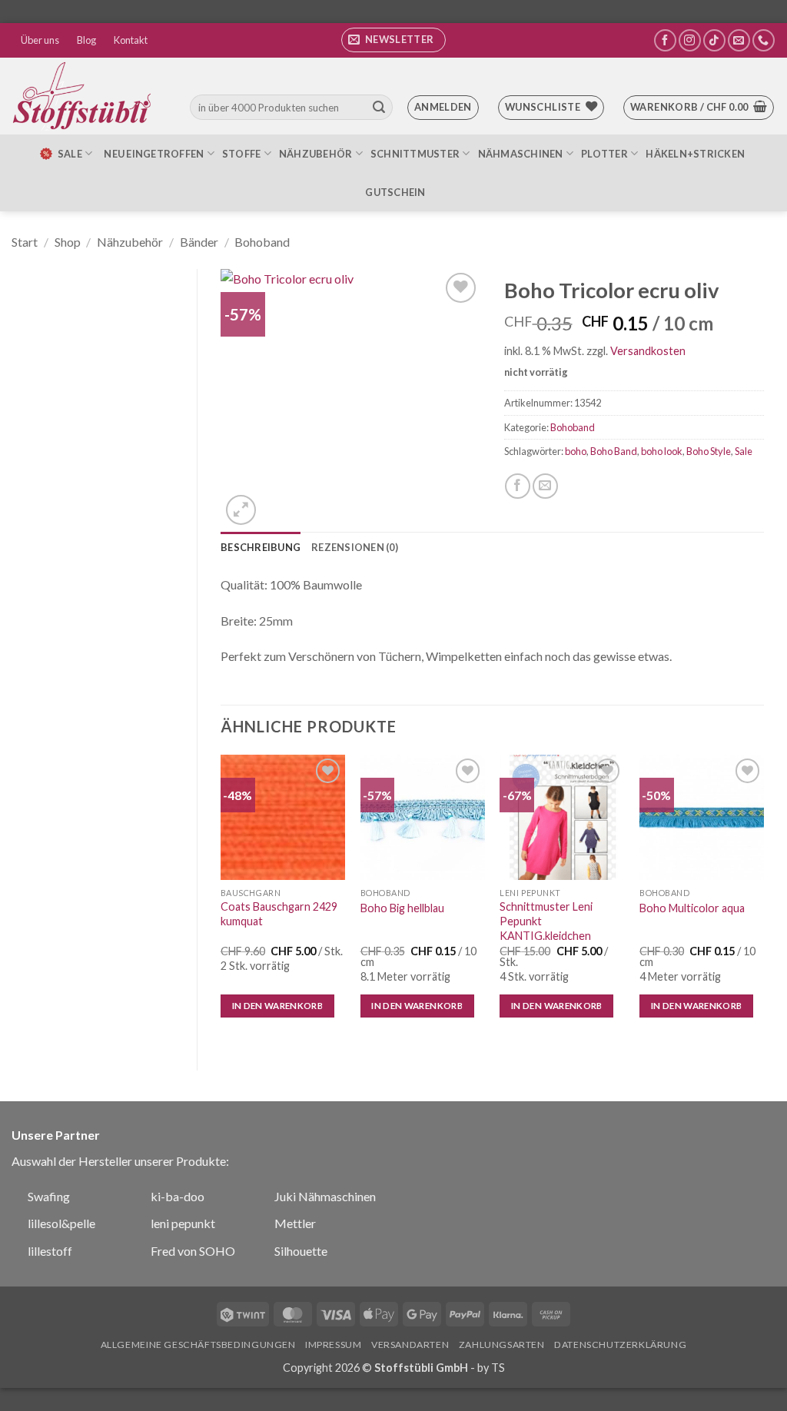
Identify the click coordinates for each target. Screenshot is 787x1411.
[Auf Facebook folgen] (665, 40)
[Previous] (221, 899)
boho (575, 451)
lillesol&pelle (61, 1223)
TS (498, 1367)
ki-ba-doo (177, 1196)
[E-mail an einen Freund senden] (545, 486)
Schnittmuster (415, 154)
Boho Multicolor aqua (692, 908)
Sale (743, 451)
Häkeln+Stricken (695, 154)
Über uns (40, 40)
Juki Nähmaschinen (325, 1196)
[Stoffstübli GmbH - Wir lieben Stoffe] (85, 96)
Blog (86, 40)
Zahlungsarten (502, 1344)
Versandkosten (648, 350)
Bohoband (262, 241)
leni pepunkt (183, 1223)
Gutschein (395, 192)
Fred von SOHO (193, 1250)
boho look (661, 451)
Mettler (295, 1223)
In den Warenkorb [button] (278, 1006)
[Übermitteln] (379, 108)
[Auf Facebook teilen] (517, 486)
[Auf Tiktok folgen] (714, 40)
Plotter (604, 154)
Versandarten (410, 1344)
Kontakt (131, 40)
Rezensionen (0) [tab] (354, 547)
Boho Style (708, 451)
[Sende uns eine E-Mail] (739, 40)
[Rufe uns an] (763, 40)
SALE (70, 154)
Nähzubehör (316, 154)
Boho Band (613, 451)
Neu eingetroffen (154, 154)
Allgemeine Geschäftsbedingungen (198, 1344)
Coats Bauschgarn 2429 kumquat (279, 914)
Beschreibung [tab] (261, 547)
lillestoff (50, 1250)
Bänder (199, 241)
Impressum (333, 1344)
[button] (393, 40)
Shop (68, 241)
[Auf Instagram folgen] (690, 40)
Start (25, 241)
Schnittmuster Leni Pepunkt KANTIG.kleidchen (546, 920)
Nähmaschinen (520, 154)
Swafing (49, 1196)
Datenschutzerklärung (620, 1344)
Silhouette (300, 1250)
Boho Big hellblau (402, 908)
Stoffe (241, 154)
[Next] (763, 899)
